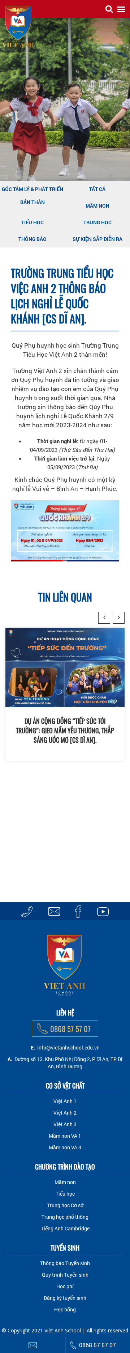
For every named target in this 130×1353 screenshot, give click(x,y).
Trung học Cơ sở (65, 1205)
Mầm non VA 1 (65, 1135)
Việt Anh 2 (65, 1112)
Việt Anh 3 (65, 1124)
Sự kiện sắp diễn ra (97, 239)
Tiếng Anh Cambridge (65, 1228)
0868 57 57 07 (70, 1028)
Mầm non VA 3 (65, 1147)
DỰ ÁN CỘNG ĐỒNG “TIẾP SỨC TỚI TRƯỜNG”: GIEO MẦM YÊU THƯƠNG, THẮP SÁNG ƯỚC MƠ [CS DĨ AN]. (65, 730)
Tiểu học (32, 222)
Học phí (65, 1286)
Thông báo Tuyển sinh (65, 1263)
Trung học (97, 222)
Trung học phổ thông (65, 1216)
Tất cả (97, 189)
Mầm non (97, 205)
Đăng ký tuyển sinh (65, 1297)
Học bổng (65, 1309)
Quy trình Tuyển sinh (65, 1274)
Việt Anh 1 (65, 1101)
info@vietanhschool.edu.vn (68, 1047)
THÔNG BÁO (32, 239)
